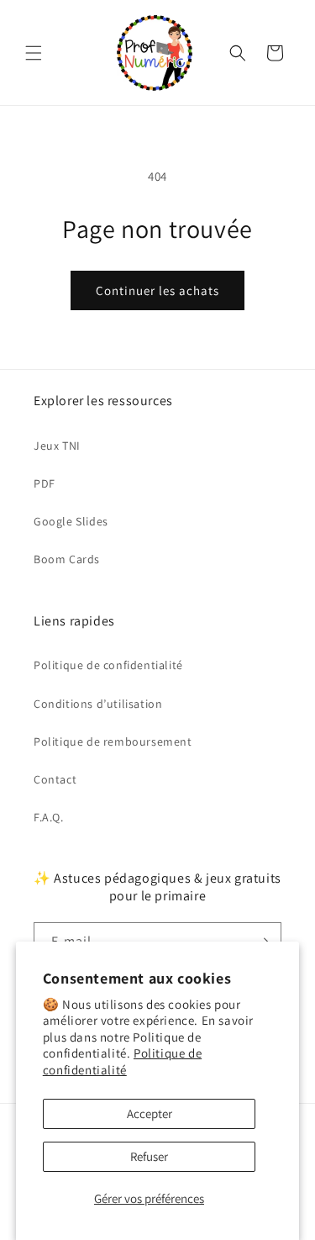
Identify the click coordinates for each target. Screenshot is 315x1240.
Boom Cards (67, 559)
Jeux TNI (57, 445)
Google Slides (71, 521)
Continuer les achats (157, 290)
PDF (44, 483)
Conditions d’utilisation (98, 703)
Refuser (149, 1156)
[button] (33, 52)
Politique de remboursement (113, 741)
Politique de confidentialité (122, 1061)
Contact (55, 779)
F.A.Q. (49, 817)
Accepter (149, 1113)
